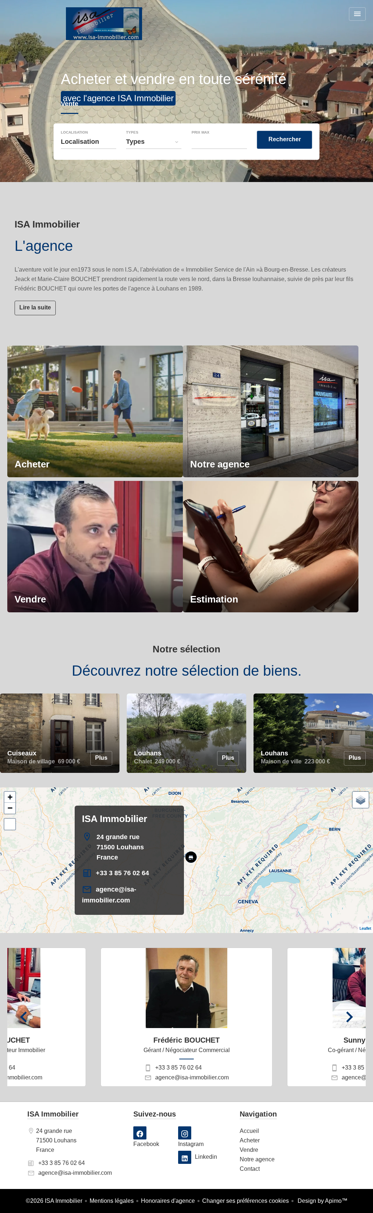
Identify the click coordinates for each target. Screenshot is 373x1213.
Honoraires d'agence (168, 1201)
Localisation (74, 132)
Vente (69, 104)
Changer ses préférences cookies (245, 1201)
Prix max (200, 132)
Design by (322, 1201)
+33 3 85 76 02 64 (122, 873)
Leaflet (365, 928)
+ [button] (10, 797)
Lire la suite (35, 307)
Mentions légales (112, 1201)
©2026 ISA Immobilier (54, 1201)
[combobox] (88, 141)
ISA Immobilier (114, 818)
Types (132, 132)
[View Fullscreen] (9, 824)
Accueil (103, 23)
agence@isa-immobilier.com (192, 1077)
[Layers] (361, 800)
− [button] (10, 808)
